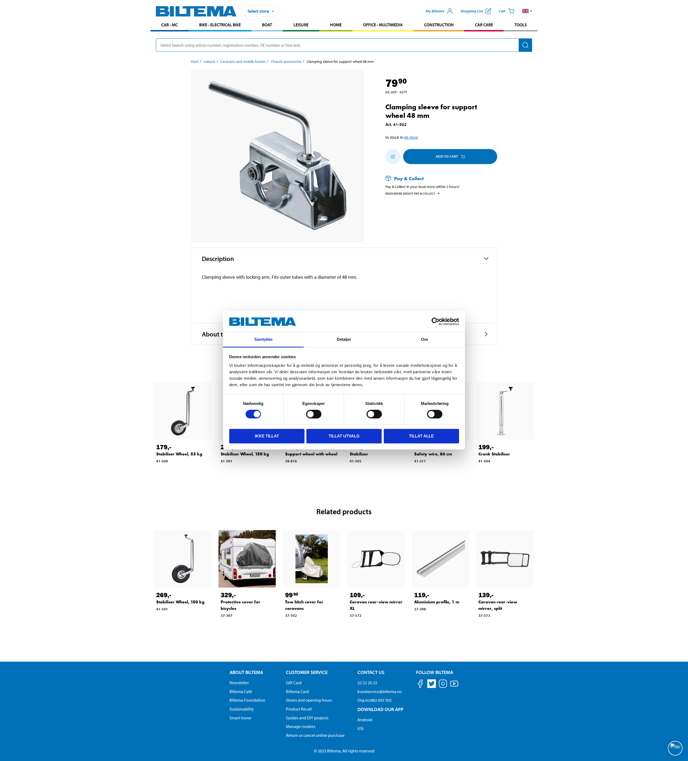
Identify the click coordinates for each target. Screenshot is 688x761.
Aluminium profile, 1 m (436, 602)
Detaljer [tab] (344, 339)
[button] (527, 11)
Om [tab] (424, 339)
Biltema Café (241, 691)
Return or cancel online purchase (315, 735)
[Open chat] (675, 748)
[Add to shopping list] (392, 156)
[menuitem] (169, 25)
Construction (439, 24)
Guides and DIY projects (307, 717)
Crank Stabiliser (494, 454)
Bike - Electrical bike (220, 24)
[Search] (525, 45)
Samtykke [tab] (263, 339)
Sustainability (242, 709)
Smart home (240, 717)
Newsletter (239, 682)
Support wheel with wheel (311, 454)
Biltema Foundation (247, 700)
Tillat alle (421, 436)
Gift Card (294, 682)
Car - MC (169, 24)
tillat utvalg (344, 436)
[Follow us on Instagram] (443, 684)
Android (364, 719)
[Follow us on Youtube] (454, 686)
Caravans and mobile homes (243, 61)
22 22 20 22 (367, 682)
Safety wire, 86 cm (433, 454)
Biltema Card (297, 691)
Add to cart (447, 156)
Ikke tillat (267, 436)
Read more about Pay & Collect (410, 193)
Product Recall (299, 709)
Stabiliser (359, 454)
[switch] (313, 414)
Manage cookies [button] (300, 726)
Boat (267, 24)
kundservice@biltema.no (379, 691)
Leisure (301, 24)
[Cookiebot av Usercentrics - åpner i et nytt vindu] (435, 322)
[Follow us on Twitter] (431, 684)
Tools (520, 24)
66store (411, 137)
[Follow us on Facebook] (420, 684)
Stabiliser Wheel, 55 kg (179, 454)
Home (336, 24)
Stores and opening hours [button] (309, 700)
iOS (360, 728)
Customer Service (307, 672)
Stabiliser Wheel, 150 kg (245, 454)
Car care (484, 24)
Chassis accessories (286, 61)
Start (195, 61)
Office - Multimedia (383, 24)
